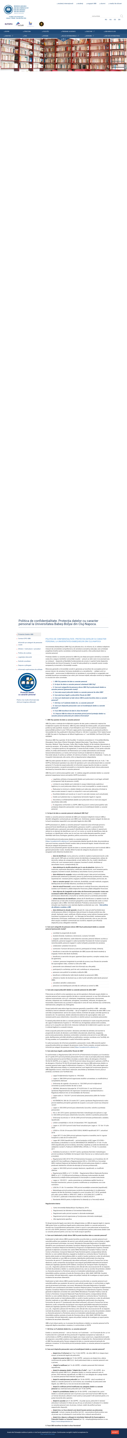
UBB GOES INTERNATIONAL (112, 36)
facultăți (46, 31)
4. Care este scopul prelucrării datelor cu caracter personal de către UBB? (78, 692)
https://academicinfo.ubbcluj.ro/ (57, 841)
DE (115, 19)
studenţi (80, 3)
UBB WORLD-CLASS (110, 31)
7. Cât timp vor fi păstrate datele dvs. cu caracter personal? (73, 703)
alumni (103, 3)
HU (110, 19)
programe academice (69, 31)
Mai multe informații (47, 1434)
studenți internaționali (65, 3)
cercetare (89, 31)
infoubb (45, 36)
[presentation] (30, 634)
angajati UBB (91, 3)
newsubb (89, 36)
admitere (8, 36)
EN (119, 19)
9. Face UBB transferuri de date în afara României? (70, 711)
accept (115, 1432)
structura (27, 31)
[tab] (29, 634)
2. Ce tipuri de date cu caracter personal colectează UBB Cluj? (74, 684)
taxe (25, 36)
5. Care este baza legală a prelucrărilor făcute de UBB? (72, 695)
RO (106, 19)
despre (7, 31)
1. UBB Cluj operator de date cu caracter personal (70, 681)
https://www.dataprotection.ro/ (62, 1421)
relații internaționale (69, 36)
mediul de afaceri (116, 3)
